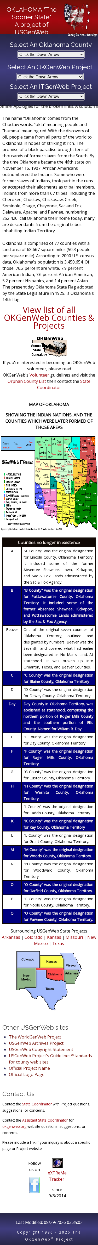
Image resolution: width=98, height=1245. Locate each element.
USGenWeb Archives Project (36, 1043)
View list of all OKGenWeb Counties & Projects (49, 317)
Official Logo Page (26, 1074)
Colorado (34, 937)
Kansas (54, 937)
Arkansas (11, 937)
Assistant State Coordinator (45, 1120)
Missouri (74, 937)
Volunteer (39, 375)
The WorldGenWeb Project (35, 1037)
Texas (58, 943)
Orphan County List (27, 381)
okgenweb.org (14, 1126)
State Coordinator (37, 1104)
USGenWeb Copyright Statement (41, 1049)
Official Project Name (29, 1068)
